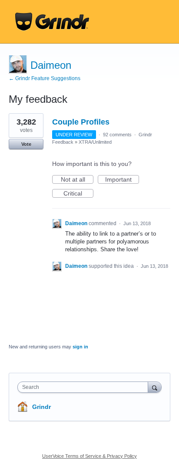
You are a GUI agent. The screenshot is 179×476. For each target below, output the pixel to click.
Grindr (41, 406)
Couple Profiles (80, 122)
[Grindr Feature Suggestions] (52, 22)
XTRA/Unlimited (95, 142)
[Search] (155, 386)
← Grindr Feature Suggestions (44, 78)
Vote (26, 144)
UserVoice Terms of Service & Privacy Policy (89, 456)
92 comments (117, 134)
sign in (80, 346)
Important (122, 180)
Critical (78, 194)
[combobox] (85, 387)
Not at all (77, 180)
